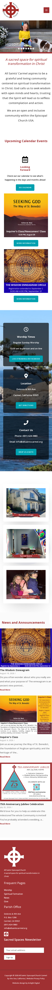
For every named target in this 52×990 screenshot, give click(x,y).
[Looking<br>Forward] (25, 160)
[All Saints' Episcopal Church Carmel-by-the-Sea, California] (11, 10)
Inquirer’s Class (9, 737)
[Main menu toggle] (46, 10)
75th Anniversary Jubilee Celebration (22, 804)
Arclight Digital (34, 983)
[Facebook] (6, 934)
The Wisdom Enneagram (14, 670)
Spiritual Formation (13, 893)
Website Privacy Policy (36, 978)
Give (6, 901)
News (6, 897)
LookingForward (25, 168)
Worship (8, 890)
